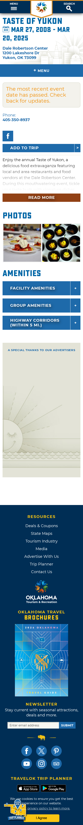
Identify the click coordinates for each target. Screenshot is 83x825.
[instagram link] (41, 763)
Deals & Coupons (41, 526)
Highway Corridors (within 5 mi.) (34, 322)
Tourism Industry (42, 541)
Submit (67, 725)
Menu (14, 3)
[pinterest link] (56, 751)
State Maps (41, 533)
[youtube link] (26, 763)
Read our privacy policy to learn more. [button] (41, 808)
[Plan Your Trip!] (15, 810)
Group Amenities (30, 305)
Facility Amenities (32, 288)
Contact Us (41, 572)
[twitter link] (41, 751)
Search (69, 3)
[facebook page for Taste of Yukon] (8, 136)
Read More (41, 197)
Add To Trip (24, 148)
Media (41, 549)
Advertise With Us (41, 556)
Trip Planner (41, 564)
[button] (14, 7)
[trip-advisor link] (56, 763)
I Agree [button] (41, 818)
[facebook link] (26, 751)
